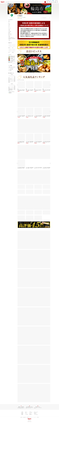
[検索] (45, 3)
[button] (56, 2)
